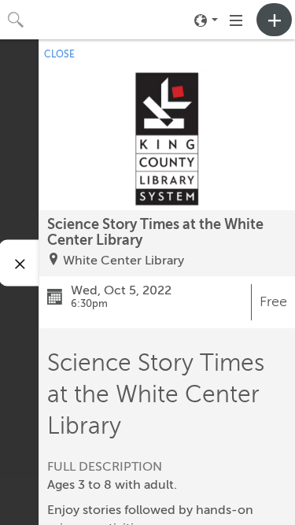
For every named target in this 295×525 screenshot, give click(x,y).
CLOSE (59, 54)
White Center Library (123, 260)
